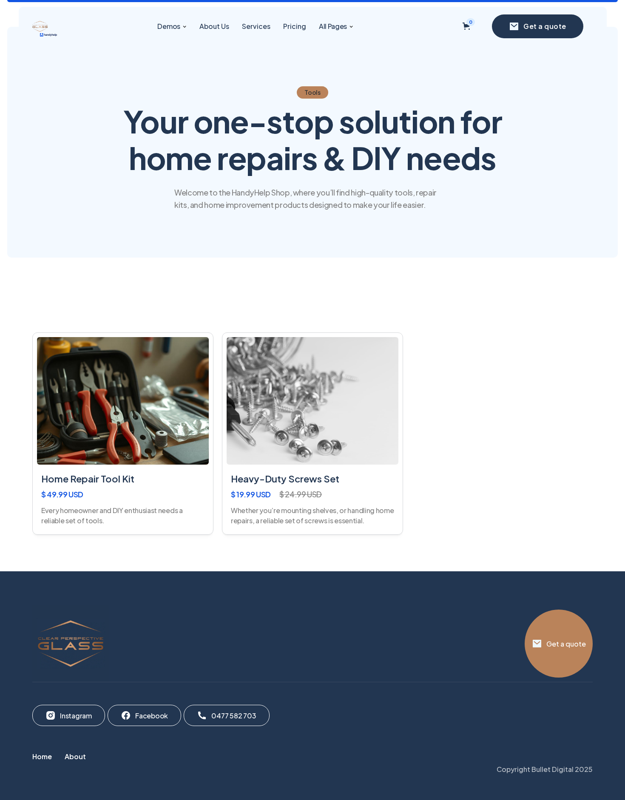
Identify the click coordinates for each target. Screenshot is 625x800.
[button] (172, 26)
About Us (214, 26)
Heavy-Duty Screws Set (285, 479)
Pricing (294, 26)
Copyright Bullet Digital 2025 (545, 769)
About (75, 756)
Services (256, 26)
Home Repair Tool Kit (87, 479)
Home (42, 756)
